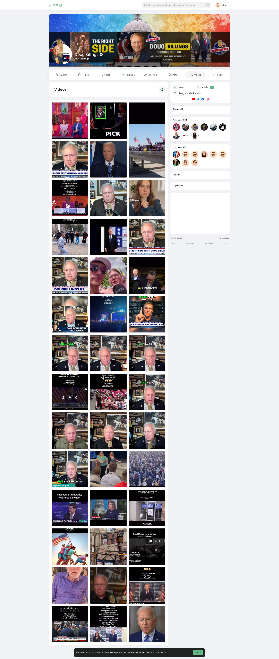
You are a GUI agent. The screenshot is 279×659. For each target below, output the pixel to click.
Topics (176, 185)
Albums (177, 109)
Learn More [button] (160, 652)
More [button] (226, 243)
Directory (190, 244)
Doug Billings (87, 54)
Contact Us (209, 244)
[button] (176, 5)
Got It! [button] (198, 652)
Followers (178, 147)
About (173, 244)
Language (225, 238)
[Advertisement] (200, 213)
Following (177, 120)
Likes (175, 175)
